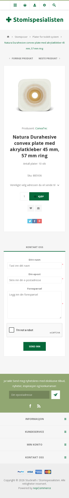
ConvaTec (41, 128)
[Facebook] (30, 406)
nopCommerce (42, 488)
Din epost (35, 274)
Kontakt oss (34, 247)
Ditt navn (34, 259)
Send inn (34, 346)
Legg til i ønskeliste (30, 208)
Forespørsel (34, 288)
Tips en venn (38, 208)
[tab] (34, 247)
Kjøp (41, 196)
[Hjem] (8, 37)
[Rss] (39, 406)
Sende (55, 394)
